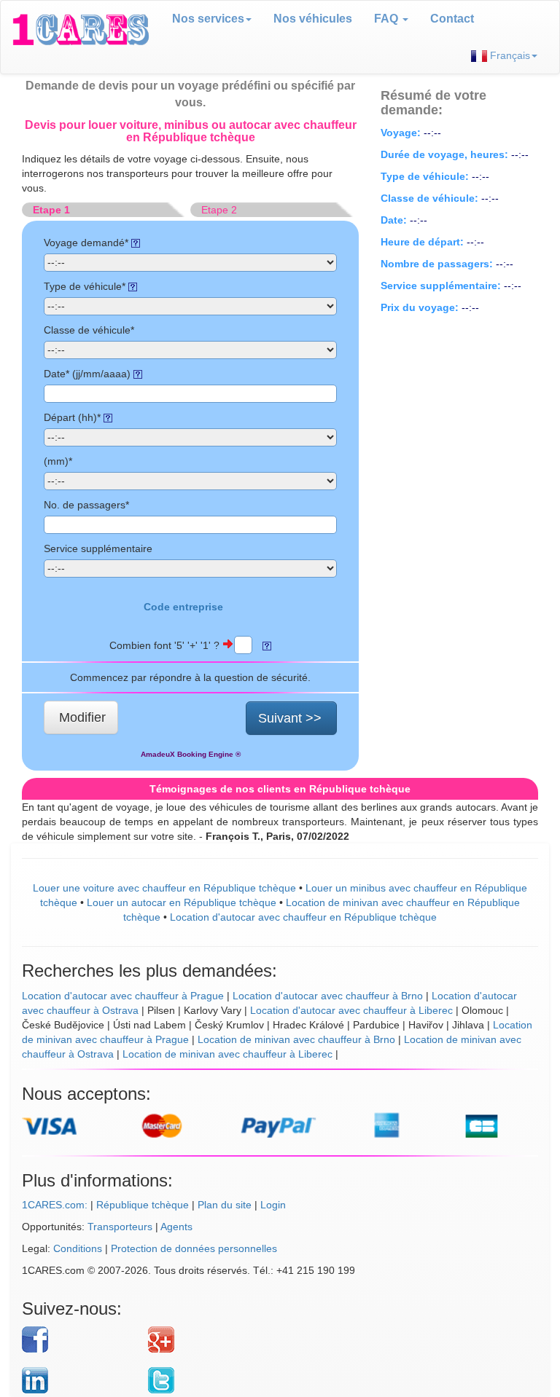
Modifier (82, 717)
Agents (176, 1226)
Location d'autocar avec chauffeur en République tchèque (303, 917)
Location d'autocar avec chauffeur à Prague (123, 995)
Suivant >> (290, 718)
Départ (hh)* (74, 417)
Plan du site (225, 1205)
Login (273, 1205)
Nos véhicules (312, 18)
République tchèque (142, 1205)
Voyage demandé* (87, 242)
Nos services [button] (208, 18)
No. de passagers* (86, 505)
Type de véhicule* (86, 286)
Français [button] (508, 55)
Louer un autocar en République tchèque (181, 902)
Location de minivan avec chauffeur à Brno (296, 1039)
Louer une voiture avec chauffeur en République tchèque (164, 888)
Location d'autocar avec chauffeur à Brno (328, 995)
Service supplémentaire (98, 548)
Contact (452, 18)
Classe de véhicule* (89, 330)
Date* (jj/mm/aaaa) (88, 373)
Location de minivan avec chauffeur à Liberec (227, 1054)
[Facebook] (79, 1339)
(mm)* (58, 461)
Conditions (77, 1248)
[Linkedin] (79, 1380)
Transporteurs (120, 1226)
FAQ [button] (387, 18)
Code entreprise (183, 607)
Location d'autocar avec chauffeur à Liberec (351, 1010)
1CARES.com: (55, 1205)
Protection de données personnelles (194, 1248)
